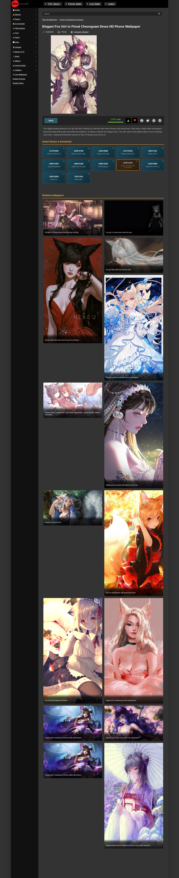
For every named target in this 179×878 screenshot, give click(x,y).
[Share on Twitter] (147, 120)
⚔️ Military (17, 61)
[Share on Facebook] (141, 120)
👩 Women (17, 15)
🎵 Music (16, 56)
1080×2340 (78, 164)
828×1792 (152, 151)
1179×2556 (54, 151)
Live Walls (94, 4)
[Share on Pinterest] (153, 120)
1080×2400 (54, 164)
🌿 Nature (16, 19)
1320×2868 (103, 151)
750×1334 (78, 176)
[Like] (128, 120)
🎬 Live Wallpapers (20, 75)
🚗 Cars (16, 33)
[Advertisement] (136, 54)
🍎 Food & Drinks (19, 66)
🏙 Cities (16, 42)
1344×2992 (152, 164)
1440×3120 (128, 163)
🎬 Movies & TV (18, 52)
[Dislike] (134, 120)
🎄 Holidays (17, 70)
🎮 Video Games (19, 28)
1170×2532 (128, 151)
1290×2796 (78, 151)
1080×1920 (103, 164)
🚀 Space (16, 37)
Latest (111, 4)
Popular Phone (18, 83)
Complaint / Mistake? (81, 32)
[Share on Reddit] (160, 120)
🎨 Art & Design (19, 24)
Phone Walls (74, 4)
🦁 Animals (17, 47)
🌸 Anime (16, 10)
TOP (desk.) (54, 4)
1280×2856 (54, 176)
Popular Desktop (19, 79)
